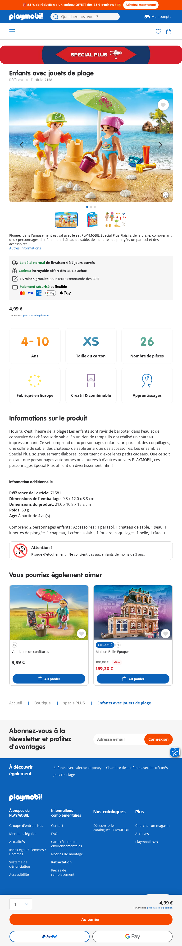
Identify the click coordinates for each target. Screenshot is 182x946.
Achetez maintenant (141, 5)
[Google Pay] (132, 936)
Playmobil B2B (146, 841)
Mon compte (161, 16)
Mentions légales (22, 833)
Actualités (17, 841)
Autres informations (25, 248)
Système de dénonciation (19, 864)
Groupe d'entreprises (26, 825)
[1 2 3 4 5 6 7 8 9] (33, 904)
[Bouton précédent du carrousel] (21, 145)
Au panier (90, 919)
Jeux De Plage (64, 775)
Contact (57, 825)
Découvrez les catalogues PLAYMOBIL (111, 827)
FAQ (54, 833)
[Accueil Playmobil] (26, 16)
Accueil (16, 703)
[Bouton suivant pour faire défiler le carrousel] (160, 145)
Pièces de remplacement (62, 872)
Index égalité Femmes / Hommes (27, 852)
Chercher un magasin (152, 825)
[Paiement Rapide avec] (49, 936)
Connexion (158, 739)
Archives (142, 833)
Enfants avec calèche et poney (77, 767)
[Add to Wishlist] (163, 105)
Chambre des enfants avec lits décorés (137, 767)
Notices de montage (67, 854)
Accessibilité (19, 874)
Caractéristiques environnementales (66, 843)
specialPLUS (74, 703)
